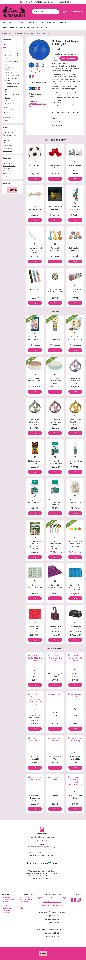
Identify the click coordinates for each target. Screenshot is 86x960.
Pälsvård (7, 98)
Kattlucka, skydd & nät (12, 75)
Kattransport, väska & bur (12, 88)
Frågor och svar (8, 132)
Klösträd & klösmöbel (12, 95)
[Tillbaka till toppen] (81, 957)
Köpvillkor (6, 143)
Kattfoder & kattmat (11, 61)
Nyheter (5, 176)
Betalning (6, 138)
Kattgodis (8, 64)
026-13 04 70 (74, 2)
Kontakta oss (7, 151)
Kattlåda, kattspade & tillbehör (12, 79)
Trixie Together (27, 27)
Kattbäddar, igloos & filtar (11, 57)
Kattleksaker (9, 72)
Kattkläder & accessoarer (9, 68)
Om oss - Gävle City (9, 166)
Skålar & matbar (10, 101)
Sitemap (5, 173)
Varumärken (9, 27)
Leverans (6, 140)
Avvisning (8, 50)
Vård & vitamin (9, 104)
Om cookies (7, 171)
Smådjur (32, 22)
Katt (21, 22)
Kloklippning (7, 148)
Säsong (63, 22)
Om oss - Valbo (8, 163)
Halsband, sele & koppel (12, 53)
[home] (4, 22)
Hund (10, 22)
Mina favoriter (8, 145)
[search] (56, 11)
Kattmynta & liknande (12, 83)
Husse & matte (48, 22)
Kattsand (8, 92)
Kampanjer (42, 27)
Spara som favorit (39, 82)
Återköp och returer (9, 135)
